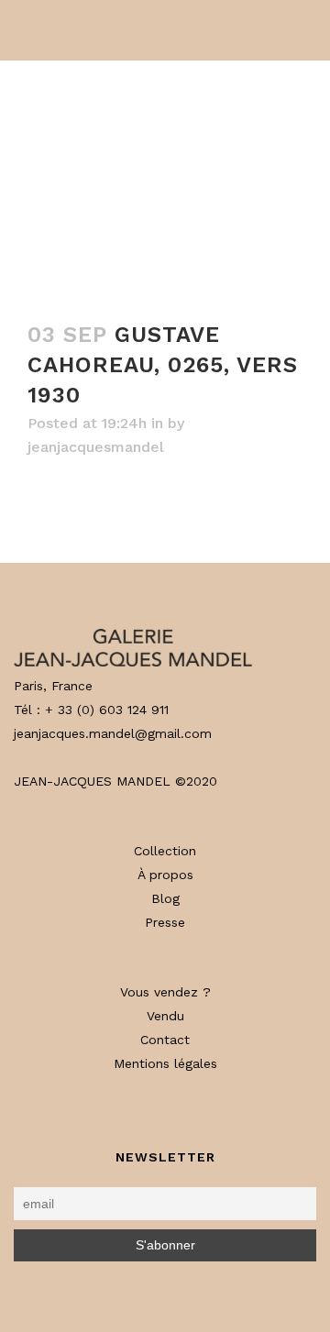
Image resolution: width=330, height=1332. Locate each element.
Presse (165, 922)
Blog (165, 898)
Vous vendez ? (165, 992)
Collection (165, 850)
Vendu (165, 1015)
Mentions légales (165, 1063)
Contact (165, 1039)
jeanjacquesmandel (96, 447)
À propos (165, 874)
